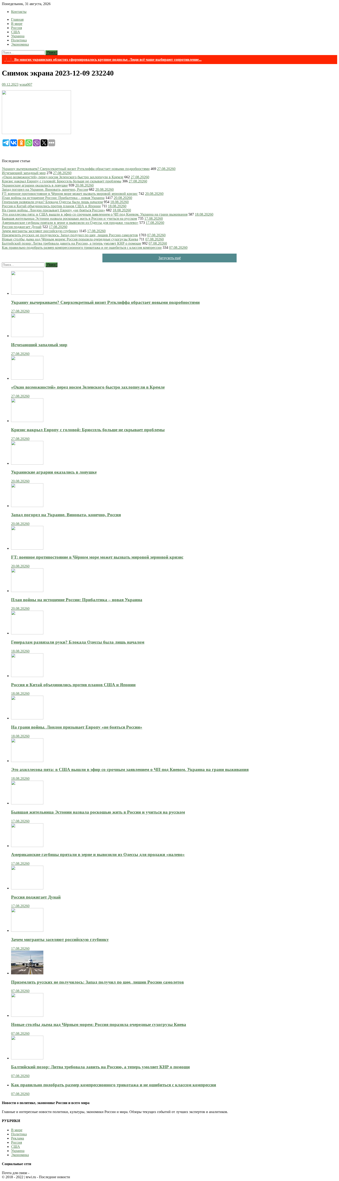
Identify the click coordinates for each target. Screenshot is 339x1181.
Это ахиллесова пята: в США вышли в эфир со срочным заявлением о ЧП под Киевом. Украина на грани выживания (94, 214)
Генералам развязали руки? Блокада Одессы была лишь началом (52, 202)
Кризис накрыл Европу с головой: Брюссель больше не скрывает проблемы (61, 181)
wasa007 (25, 84)
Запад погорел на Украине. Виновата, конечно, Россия (45, 189)
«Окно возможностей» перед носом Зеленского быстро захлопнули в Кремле (62, 177)
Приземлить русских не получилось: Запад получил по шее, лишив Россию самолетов (70, 235)
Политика (19, 40)
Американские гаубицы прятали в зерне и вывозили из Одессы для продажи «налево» (70, 223)
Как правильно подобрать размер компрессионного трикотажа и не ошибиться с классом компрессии (82, 247)
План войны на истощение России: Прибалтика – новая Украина (53, 198)
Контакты (19, 12)
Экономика (20, 44)
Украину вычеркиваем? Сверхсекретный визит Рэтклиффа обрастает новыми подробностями (76, 169)
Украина (17, 36)
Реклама (17, 1138)
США (15, 32)
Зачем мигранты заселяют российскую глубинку (40, 231)
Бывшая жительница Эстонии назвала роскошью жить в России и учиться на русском (69, 218)
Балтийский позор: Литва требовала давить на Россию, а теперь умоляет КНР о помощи (71, 243)
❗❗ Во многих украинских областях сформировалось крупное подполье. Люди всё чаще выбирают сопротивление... (103, 60)
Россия (16, 28)
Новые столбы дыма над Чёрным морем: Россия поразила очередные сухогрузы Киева (70, 239)
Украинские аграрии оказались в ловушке (35, 185)
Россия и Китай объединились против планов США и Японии (51, 206)
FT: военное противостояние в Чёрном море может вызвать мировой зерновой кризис (70, 194)
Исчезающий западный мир (24, 173)
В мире (16, 24)
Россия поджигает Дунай (22, 227)
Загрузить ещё (169, 258)
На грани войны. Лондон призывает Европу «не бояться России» (53, 210)
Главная (17, 19)
